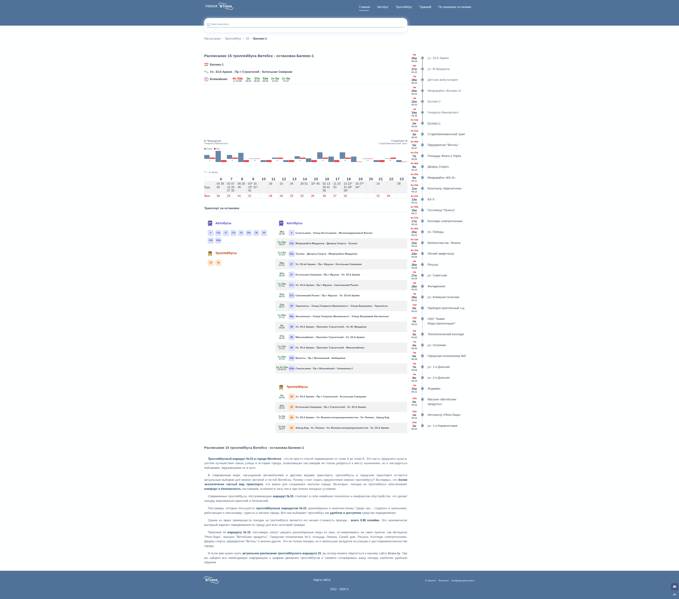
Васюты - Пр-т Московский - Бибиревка (312, 357)
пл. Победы (427, 231)
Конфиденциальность (463, 580)
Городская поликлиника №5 (438, 355)
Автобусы (223, 223)
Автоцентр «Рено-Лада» (436, 414)
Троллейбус (404, 7)
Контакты (444, 580)
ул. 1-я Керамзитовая (434, 425)
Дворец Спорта (429, 166)
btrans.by (394, 553)
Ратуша (424, 264)
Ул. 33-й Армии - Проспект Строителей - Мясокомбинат (321, 347)
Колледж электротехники (436, 221)
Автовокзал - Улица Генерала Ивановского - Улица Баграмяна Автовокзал (333, 316)
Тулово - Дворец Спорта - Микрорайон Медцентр (317, 253)
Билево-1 (217, 64)
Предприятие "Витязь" (434, 144)
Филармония (428, 286)
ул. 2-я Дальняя (430, 377)
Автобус (383, 7)
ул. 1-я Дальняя (430, 366)
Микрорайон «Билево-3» (436, 90)
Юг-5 (422, 199)
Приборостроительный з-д (437, 308)
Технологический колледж (437, 334)
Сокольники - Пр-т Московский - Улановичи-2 (315, 368)
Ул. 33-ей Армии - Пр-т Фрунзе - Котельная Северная (320, 264)
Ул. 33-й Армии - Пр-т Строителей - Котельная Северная (251, 72)
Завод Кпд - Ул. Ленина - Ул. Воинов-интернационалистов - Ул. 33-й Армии (333, 427)
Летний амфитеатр (432, 253)
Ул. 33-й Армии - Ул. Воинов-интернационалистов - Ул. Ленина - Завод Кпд (333, 417)
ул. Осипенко (428, 345)
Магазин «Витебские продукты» (433, 401)
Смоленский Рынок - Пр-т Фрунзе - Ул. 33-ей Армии (319, 295)
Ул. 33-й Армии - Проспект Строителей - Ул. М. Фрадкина (323, 326)
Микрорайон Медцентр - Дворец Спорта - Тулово (317, 243)
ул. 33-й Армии (430, 58)
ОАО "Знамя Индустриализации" (433, 321)
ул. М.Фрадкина (430, 69)
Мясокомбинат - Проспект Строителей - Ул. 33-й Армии (322, 336)
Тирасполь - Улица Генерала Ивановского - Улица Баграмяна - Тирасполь (333, 305)
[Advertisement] (305, 112)
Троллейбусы (226, 253)
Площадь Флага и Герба (435, 155)
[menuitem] (364, 7)
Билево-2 (425, 101)
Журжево (425, 388)
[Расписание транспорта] (226, 6)
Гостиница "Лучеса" (432, 210)
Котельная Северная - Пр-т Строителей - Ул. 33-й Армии (322, 406)
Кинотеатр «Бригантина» (436, 188)
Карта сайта (322, 580)
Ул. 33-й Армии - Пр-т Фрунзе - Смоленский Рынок (318, 284)
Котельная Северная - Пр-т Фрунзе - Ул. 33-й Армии (319, 274)
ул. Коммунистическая (435, 297)
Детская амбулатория (434, 79)
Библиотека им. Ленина (435, 242)
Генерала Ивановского (434, 112)
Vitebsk (211, 6)
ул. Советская (429, 275)
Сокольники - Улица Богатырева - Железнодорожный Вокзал (326, 232)
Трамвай (425, 7)
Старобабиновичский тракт (437, 134)
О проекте (430, 580)
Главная (364, 7)
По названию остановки (454, 7)
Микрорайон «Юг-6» (432, 177)
